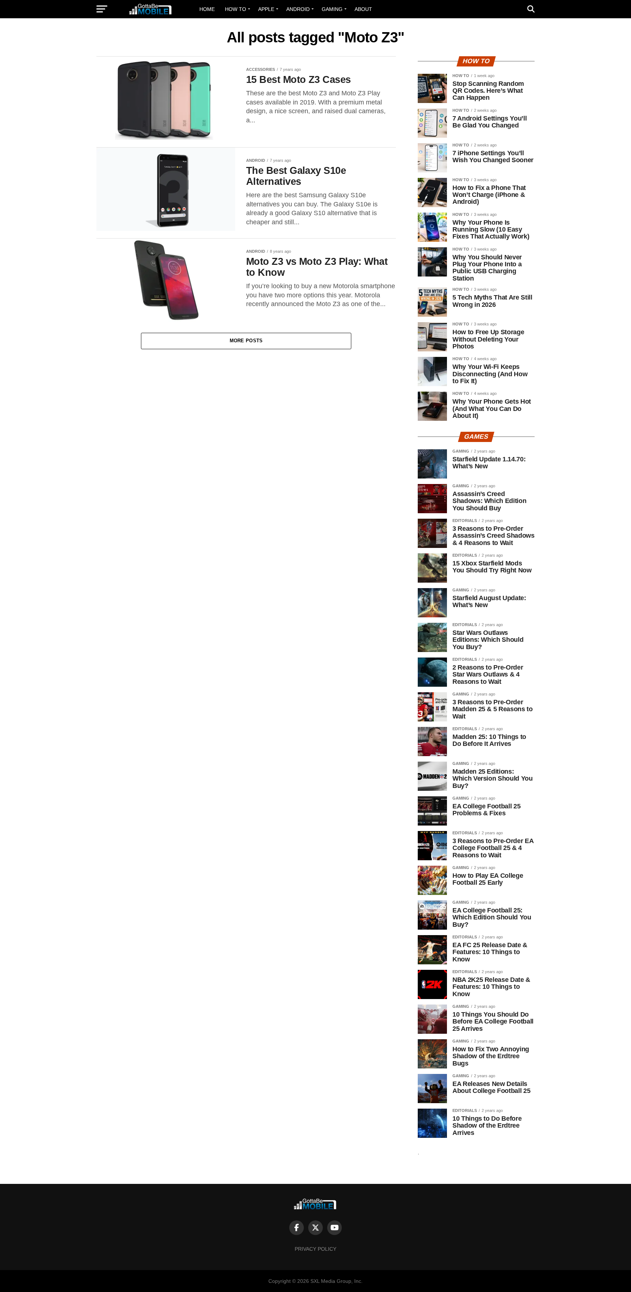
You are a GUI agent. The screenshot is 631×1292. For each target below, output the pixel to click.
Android (298, 9)
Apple (266, 9)
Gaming (332, 9)
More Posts (246, 340)
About (363, 9)
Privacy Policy (315, 1249)
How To (235, 9)
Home (207, 9)
